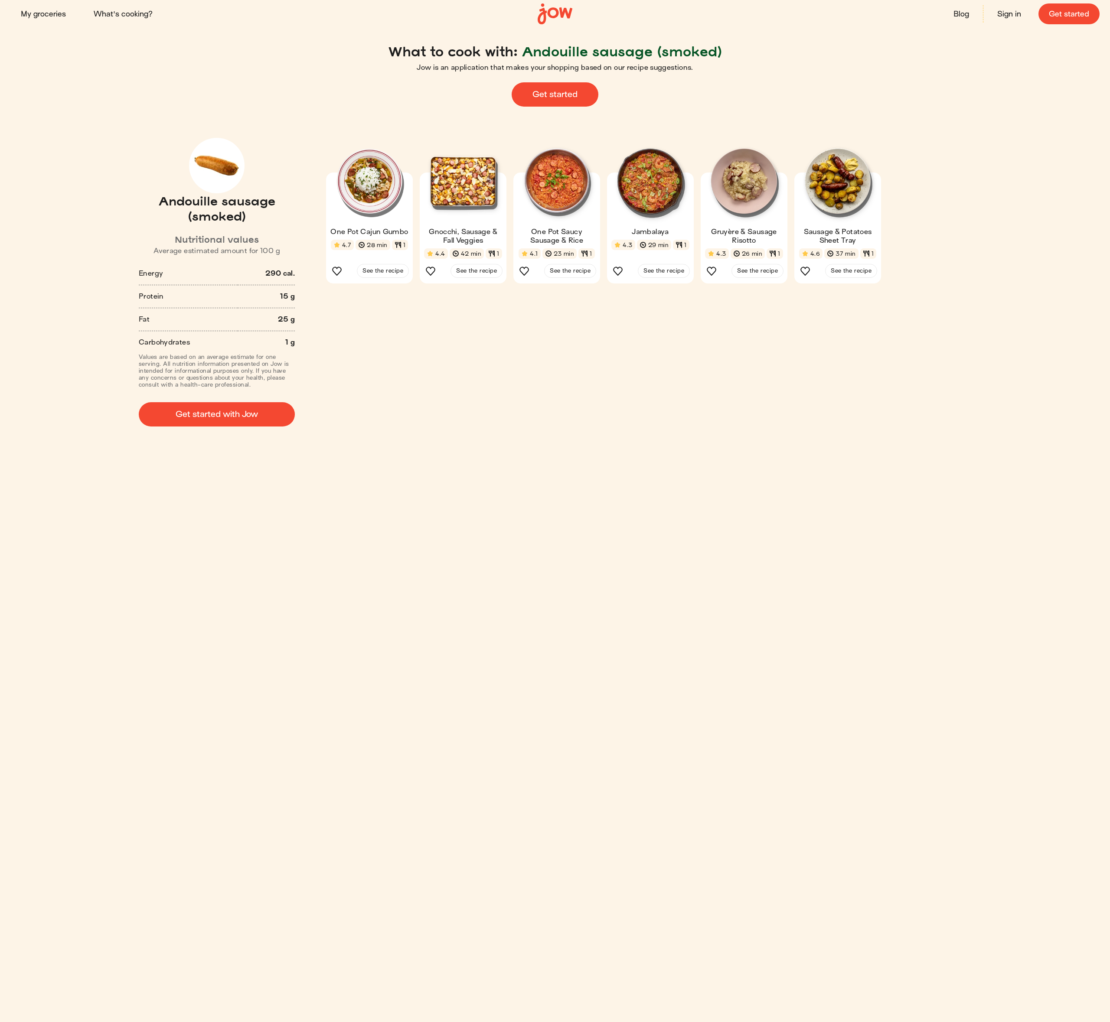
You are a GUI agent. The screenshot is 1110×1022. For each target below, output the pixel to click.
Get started (1069, 14)
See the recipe (382, 270)
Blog (961, 14)
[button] (369, 218)
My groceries (43, 14)
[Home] (555, 14)
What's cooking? (123, 14)
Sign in (1009, 14)
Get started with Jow (217, 414)
